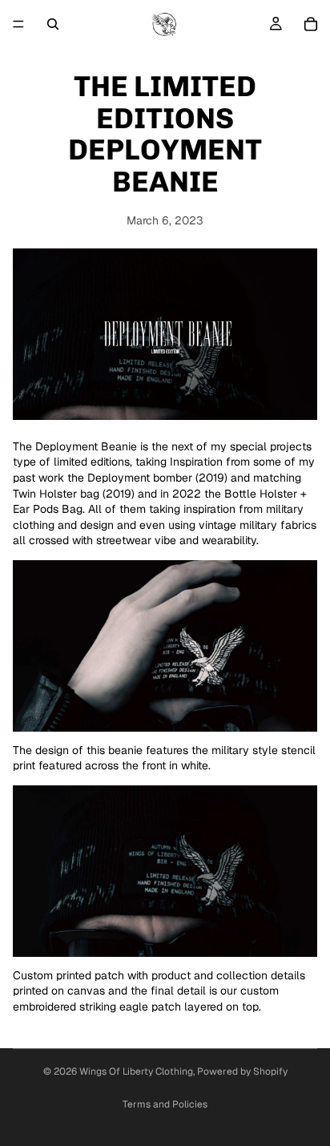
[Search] (52, 24)
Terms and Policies (165, 1104)
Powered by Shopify (242, 1071)
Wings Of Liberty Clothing (136, 1071)
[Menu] (18, 24)
